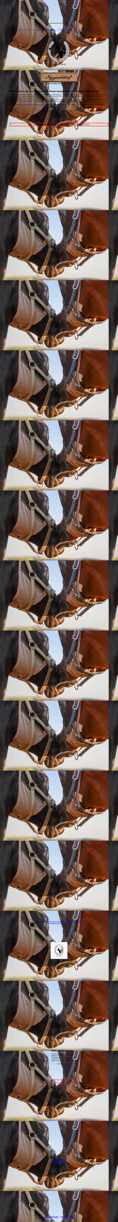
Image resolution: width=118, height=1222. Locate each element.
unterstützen (44, 104)
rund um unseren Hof (27, 104)
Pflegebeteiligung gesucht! (86, 30)
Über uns (27, 30)
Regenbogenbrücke (49, 30)
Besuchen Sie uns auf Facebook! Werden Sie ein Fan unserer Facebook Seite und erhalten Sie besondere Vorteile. (59, 922)
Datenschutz (58, 1159)
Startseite (19, 30)
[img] (59, 51)
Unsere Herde (37, 30)
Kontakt (99, 30)
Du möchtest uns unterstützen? (67, 30)
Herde (65, 104)
